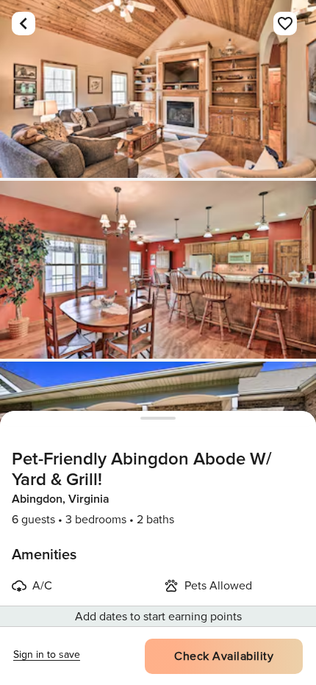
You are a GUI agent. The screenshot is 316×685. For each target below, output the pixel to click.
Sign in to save (46, 654)
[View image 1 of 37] (158, 89)
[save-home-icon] (285, 23)
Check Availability (223, 656)
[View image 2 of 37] (158, 270)
